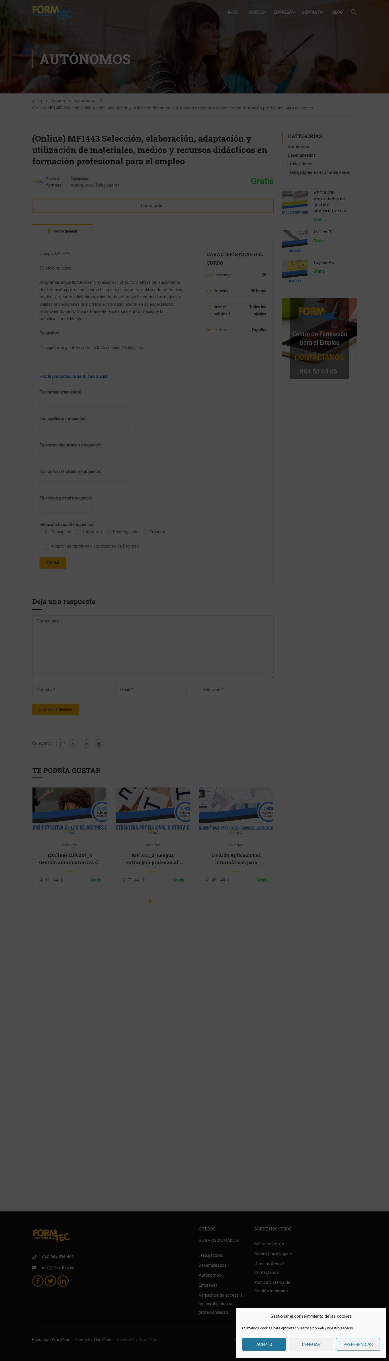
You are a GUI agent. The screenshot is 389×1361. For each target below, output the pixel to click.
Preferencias (358, 1344)
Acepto (264, 1344)
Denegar (311, 1344)
